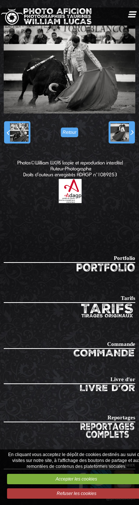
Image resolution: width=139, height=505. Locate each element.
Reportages (121, 417)
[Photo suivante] (122, 132)
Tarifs (128, 298)
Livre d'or (122, 379)
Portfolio (124, 258)
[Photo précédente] (17, 132)
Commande (121, 344)
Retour (69, 132)
